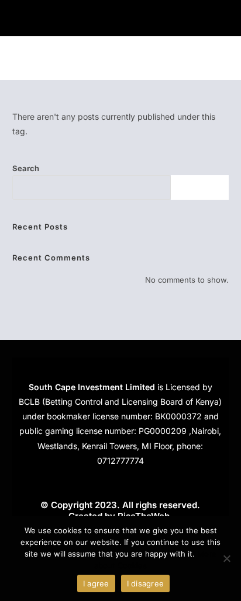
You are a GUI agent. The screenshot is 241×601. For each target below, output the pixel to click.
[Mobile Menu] (223, 58)
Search (25, 168)
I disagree (145, 583)
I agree (96, 583)
